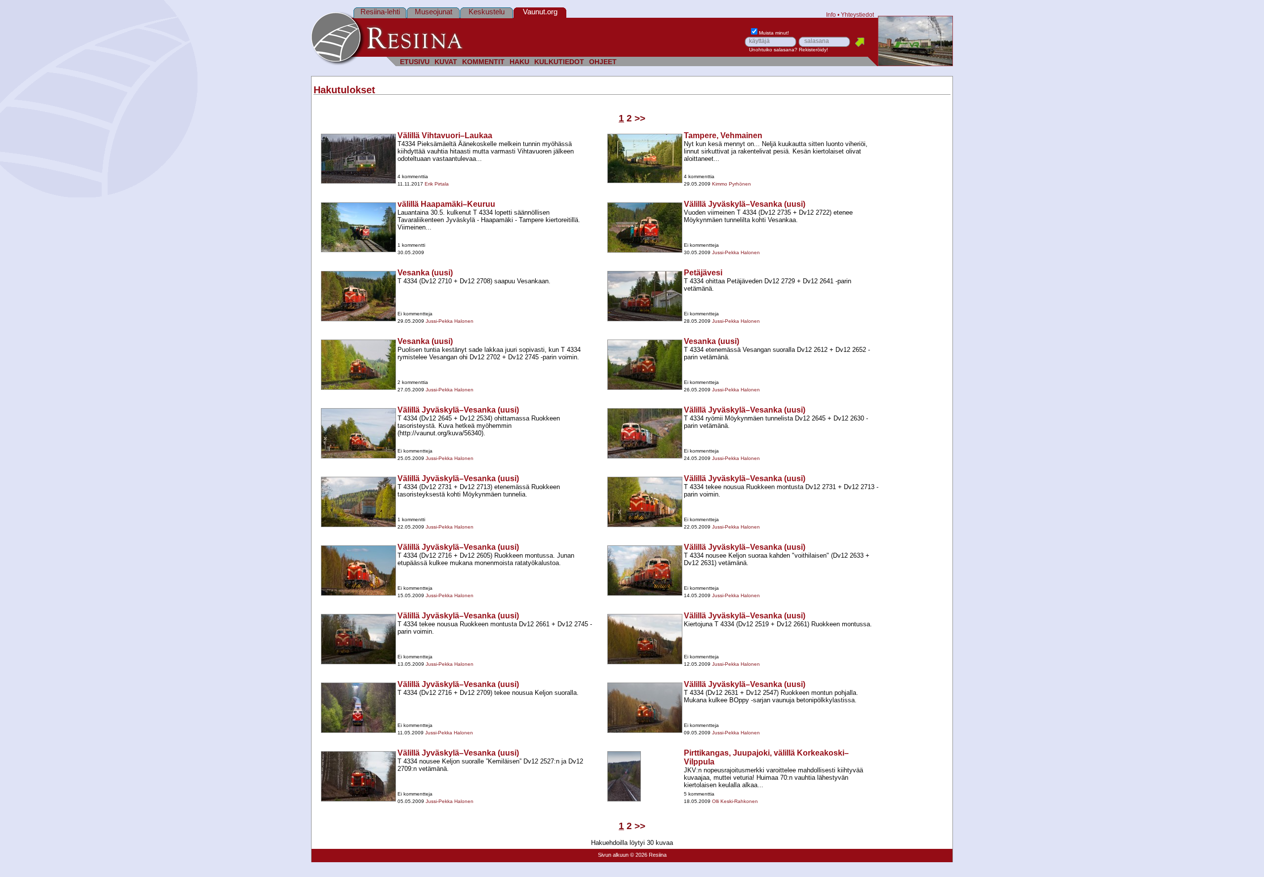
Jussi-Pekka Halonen (736, 252)
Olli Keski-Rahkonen (735, 801)
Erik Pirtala (437, 184)
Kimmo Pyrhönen (731, 184)
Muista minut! (774, 33)
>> (639, 118)
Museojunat (433, 11)
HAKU (519, 62)
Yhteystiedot (857, 14)
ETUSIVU (415, 62)
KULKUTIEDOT (559, 62)
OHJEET (603, 62)
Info (831, 14)
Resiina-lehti (380, 11)
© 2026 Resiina (648, 855)
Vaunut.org (540, 11)
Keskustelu (487, 11)
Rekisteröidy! (813, 49)
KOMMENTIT (483, 62)
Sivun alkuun (613, 855)
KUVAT (445, 62)
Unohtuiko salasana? (773, 49)
